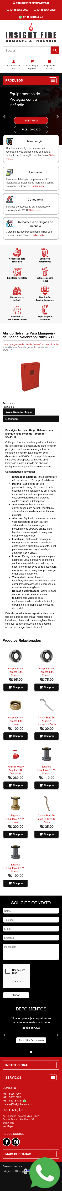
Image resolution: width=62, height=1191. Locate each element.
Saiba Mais (31, 120)
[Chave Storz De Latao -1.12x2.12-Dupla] (46, 803)
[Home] (31, 32)
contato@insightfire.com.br (32, 2)
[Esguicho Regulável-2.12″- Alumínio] (15, 852)
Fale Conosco (31, 129)
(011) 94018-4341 (33, 17)
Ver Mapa (8, 1126)
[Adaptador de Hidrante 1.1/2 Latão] (15, 705)
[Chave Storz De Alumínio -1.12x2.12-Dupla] (46, 705)
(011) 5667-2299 (46, 10)
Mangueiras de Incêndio (21, 344)
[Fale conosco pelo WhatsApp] (44, 1172)
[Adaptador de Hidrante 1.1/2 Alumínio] (46, 656)
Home (5, 344)
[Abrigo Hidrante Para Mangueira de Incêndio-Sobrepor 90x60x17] (31, 376)
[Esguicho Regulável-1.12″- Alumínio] (46, 754)
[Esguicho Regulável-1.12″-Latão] (15, 803)
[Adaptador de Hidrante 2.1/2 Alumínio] (15, 656)
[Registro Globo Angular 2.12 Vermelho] (15, 754)
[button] (4, 116)
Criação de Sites (11, 1171)
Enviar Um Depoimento (31, 1040)
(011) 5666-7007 (19, 10)
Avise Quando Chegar (19, 412)
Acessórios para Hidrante (46, 344)
